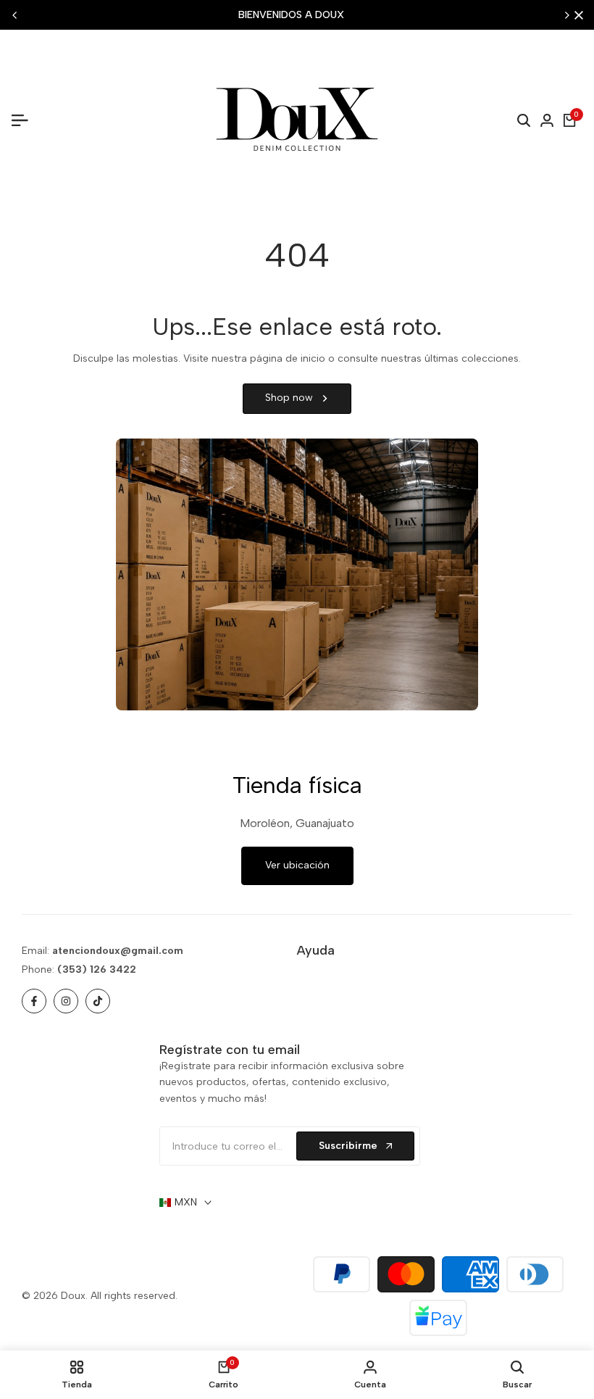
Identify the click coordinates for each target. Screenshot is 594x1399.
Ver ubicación (297, 865)
